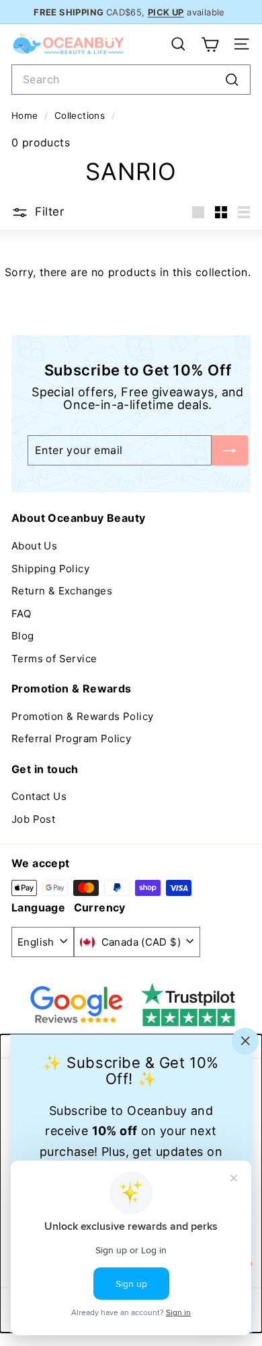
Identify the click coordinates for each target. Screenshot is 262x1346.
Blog (22, 635)
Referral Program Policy (71, 738)
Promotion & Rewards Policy (82, 716)
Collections (81, 115)
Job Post (33, 819)
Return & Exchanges (61, 590)
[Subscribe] (230, 450)
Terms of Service (54, 658)
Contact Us (39, 796)
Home (26, 115)
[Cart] (210, 44)
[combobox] (131, 79)
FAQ (21, 613)
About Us (34, 545)
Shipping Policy (50, 568)
